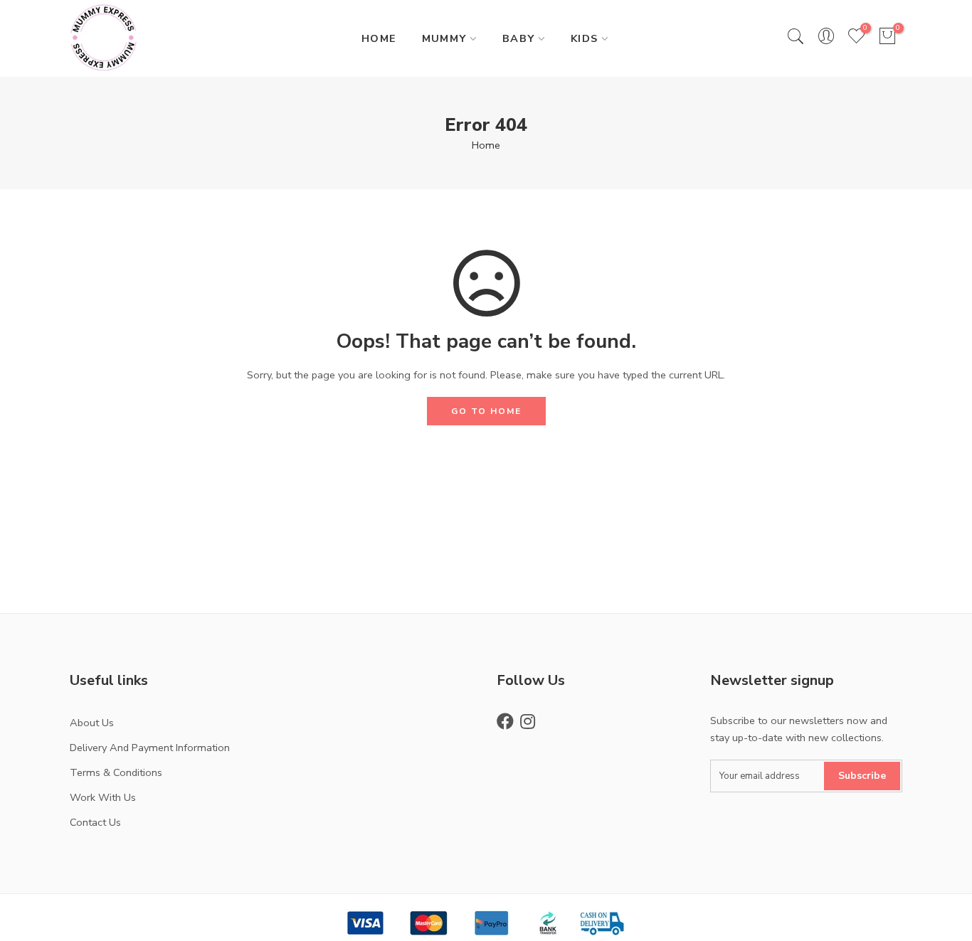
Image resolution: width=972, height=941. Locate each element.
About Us (92, 723)
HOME (379, 38)
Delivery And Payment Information (150, 747)
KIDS (584, 38)
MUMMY (444, 38)
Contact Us (95, 822)
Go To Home (486, 411)
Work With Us (103, 797)
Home (486, 145)
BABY (518, 38)
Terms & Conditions (116, 772)
